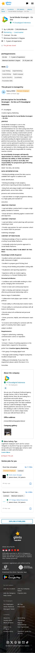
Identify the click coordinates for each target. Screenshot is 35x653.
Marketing (7, 32)
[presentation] (6, 3)
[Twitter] (11, 642)
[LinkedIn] (19, 642)
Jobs (2, 9)
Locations (10, 9)
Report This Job (8, 456)
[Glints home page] (6, 3)
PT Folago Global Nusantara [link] (18, 500)
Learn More (5, 452)
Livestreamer (19, 32)
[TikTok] (27, 642)
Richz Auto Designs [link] (15, 475)
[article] (17, 475)
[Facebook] (15, 642)
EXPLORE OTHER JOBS (17, 521)
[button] (27, 3)
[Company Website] (5, 388)
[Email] (23, 642)
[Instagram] (7, 642)
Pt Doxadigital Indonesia (22, 23)
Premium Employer (23, 91)
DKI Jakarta (20, 9)
